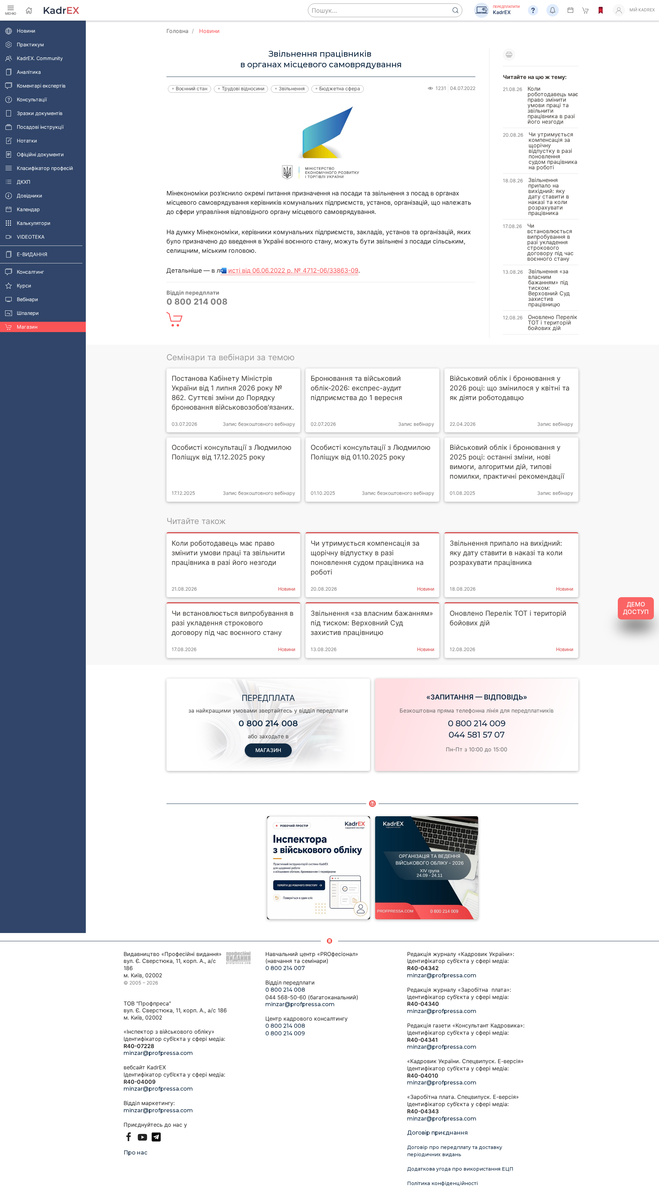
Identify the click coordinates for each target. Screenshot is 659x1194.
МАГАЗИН (268, 750)
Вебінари (27, 299)
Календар (28, 209)
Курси (24, 285)
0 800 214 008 (285, 990)
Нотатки (27, 141)
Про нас (135, 1152)
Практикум (30, 44)
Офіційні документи (40, 154)
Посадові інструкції (40, 127)
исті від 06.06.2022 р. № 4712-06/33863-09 (293, 270)
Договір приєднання (437, 1132)
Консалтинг (30, 272)
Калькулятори (33, 223)
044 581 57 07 (477, 735)
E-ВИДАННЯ (32, 254)
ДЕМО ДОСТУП (636, 608)
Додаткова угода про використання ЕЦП (460, 1169)
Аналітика (29, 72)
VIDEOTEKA (31, 237)
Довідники (29, 195)
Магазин (27, 327)
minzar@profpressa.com (158, 1053)
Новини (26, 31)
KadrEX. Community (40, 58)
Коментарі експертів (41, 86)
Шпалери (28, 313)
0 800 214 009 (477, 723)
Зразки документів (39, 113)
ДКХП (23, 182)
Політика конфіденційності (442, 1183)
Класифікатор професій (45, 168)
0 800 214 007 (285, 968)
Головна (177, 30)
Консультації (32, 99)
